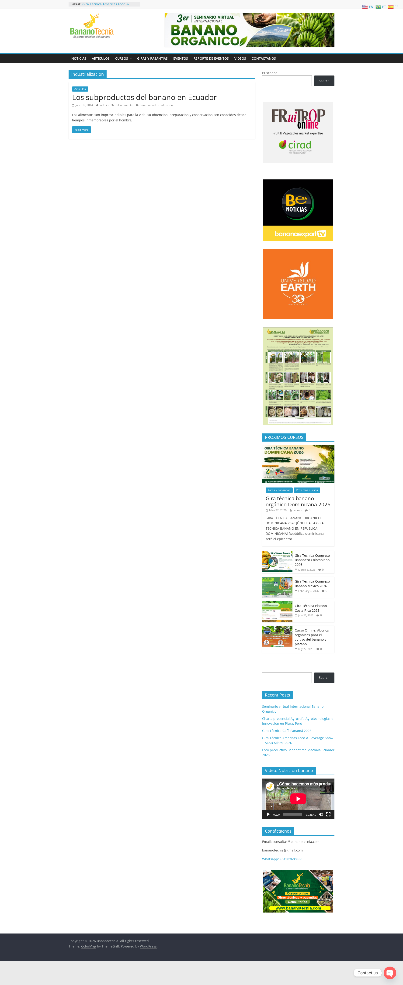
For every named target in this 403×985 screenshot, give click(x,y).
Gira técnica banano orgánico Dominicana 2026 (298, 501)
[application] (298, 799)
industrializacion (162, 105)
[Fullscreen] (328, 814)
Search (324, 81)
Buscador (269, 73)
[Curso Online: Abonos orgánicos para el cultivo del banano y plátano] (277, 628)
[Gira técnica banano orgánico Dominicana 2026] (298, 447)
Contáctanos (264, 58)
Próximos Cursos (307, 490)
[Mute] (321, 814)
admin (104, 105)
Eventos (180, 58)
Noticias (78, 58)
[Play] (268, 814)
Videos (240, 58)
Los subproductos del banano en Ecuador (144, 97)
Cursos (121, 58)
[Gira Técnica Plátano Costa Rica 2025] (277, 603)
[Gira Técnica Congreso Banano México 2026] (277, 579)
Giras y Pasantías (152, 58)
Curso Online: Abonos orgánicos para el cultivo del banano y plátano (312, 637)
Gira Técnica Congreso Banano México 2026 (312, 583)
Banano (145, 105)
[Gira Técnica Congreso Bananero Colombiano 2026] (277, 553)
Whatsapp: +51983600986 (282, 859)
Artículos (101, 58)
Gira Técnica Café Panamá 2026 (107, 3)
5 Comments (123, 105)
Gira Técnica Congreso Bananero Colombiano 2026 (312, 560)
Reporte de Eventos (211, 58)
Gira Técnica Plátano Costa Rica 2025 (311, 608)
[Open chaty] (390, 973)
